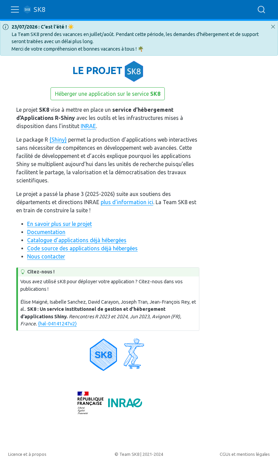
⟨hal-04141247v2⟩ (57, 323)
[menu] (14, 9)
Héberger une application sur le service (107, 94)
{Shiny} (58, 140)
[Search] (261, 10)
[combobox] (262, 10)
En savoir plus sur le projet (59, 224)
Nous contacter (46, 256)
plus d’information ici (127, 202)
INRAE (88, 126)
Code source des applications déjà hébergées (82, 248)
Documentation (46, 232)
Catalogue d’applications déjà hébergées (76, 240)
